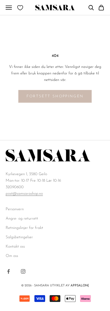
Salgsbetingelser (19, 237)
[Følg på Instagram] (23, 271)
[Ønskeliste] (20, 7)
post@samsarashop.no (24, 194)
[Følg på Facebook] (8, 271)
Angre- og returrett (22, 218)
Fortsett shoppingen (55, 96)
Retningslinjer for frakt (24, 228)
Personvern (15, 209)
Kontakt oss (15, 246)
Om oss (12, 256)
